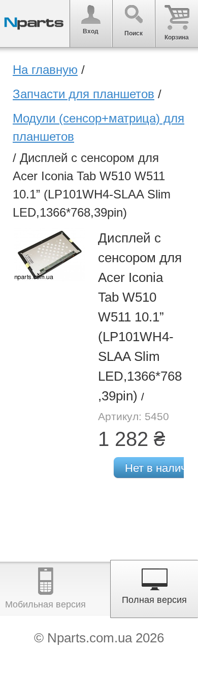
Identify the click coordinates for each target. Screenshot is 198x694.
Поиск (133, 33)
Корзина (176, 37)
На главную (45, 69)
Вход (90, 31)
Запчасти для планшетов (83, 94)
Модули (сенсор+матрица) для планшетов (98, 127)
